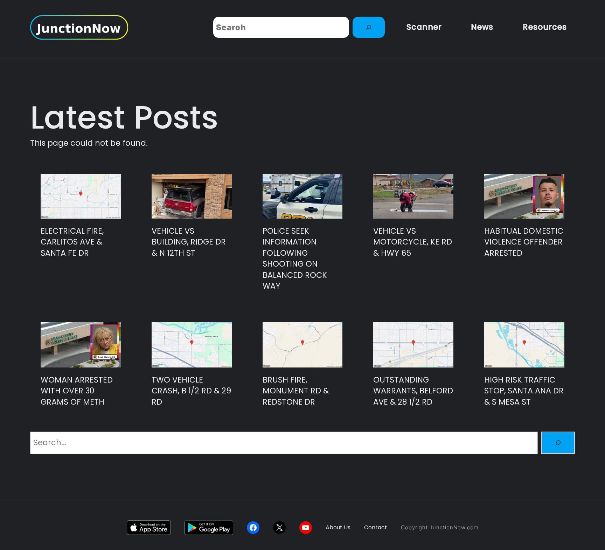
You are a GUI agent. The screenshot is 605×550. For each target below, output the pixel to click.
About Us (338, 527)
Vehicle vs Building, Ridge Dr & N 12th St (189, 242)
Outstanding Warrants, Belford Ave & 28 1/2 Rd (413, 390)
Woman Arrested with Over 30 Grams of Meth (77, 390)
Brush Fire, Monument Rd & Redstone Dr (296, 390)
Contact (375, 527)
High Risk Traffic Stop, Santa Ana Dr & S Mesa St (524, 390)
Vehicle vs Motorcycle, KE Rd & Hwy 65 (412, 242)
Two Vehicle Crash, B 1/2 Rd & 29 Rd (191, 390)
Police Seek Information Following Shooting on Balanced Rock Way (295, 258)
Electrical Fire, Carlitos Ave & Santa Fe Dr (72, 242)
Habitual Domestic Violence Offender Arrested (523, 242)
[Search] (369, 27)
